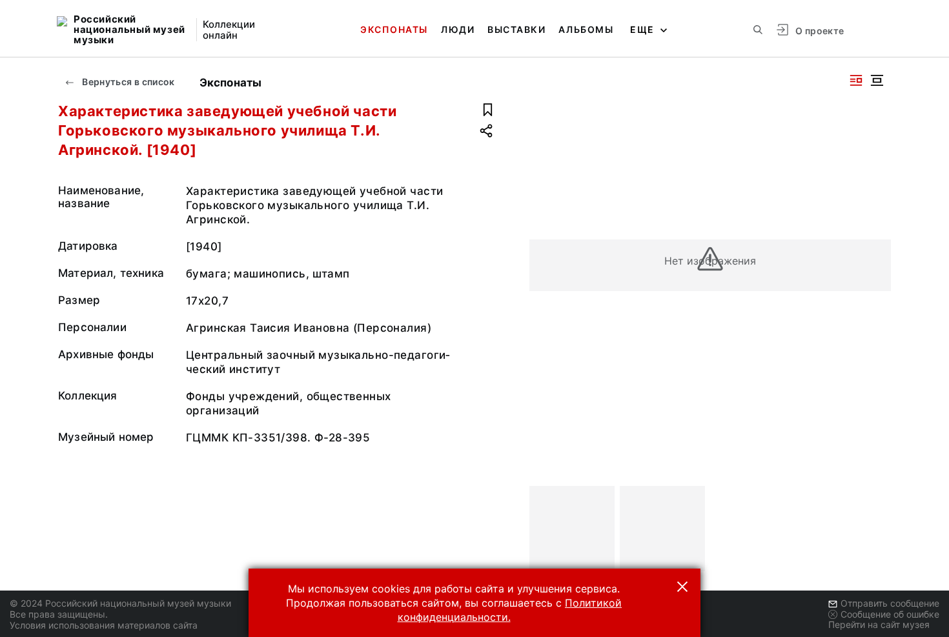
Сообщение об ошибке (890, 614)
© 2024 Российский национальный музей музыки (120, 603)
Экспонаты (394, 29)
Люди (457, 29)
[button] (682, 586)
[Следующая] (875, 528)
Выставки (516, 29)
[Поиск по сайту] (758, 29)
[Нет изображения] (572, 528)
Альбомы (585, 29)
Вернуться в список (127, 81)
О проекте (819, 30)
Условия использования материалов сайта (104, 625)
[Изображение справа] (856, 80)
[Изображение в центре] (876, 80)
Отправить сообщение (890, 603)
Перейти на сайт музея (879, 624)
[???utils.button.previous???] (544, 528)
